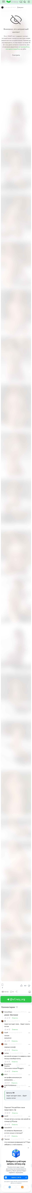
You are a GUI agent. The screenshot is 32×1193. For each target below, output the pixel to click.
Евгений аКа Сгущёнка (7, 1065)
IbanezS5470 (8, 1128)
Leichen (6, 1053)
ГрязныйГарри (8, 1012)
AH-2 (5, 1074)
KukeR (6, 1033)
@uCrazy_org (17, 999)
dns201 (6, 1116)
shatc (5, 1044)
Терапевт (7, 1139)
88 (5, 1021)
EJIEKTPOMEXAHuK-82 (10, 1086)
